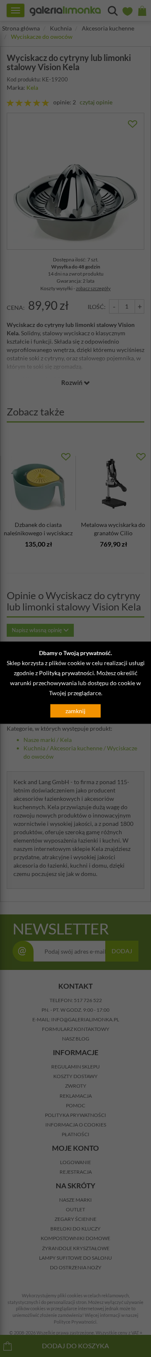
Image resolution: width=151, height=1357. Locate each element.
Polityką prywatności (66, 672)
